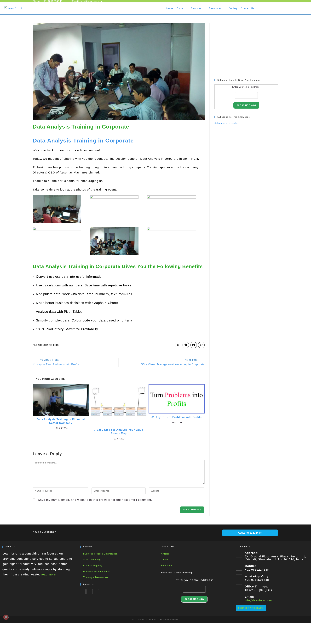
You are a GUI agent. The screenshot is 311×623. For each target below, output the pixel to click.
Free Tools (167, 565)
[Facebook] (273, 8)
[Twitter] (293, 8)
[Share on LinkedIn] (193, 345)
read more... (50, 574)
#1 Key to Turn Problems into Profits (176, 417)
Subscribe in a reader (226, 123)
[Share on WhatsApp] (201, 345)
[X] (83, 591)
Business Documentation (96, 571)
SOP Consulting (92, 559)
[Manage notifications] (5, 617)
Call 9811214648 (250, 532)
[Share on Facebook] (186, 345)
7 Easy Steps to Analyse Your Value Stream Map (118, 431)
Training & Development (96, 577)
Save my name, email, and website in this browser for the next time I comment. (95, 499)
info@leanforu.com (258, 600)
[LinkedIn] (94, 591)
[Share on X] (178, 345)
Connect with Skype (250, 608)
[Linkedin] (283, 8)
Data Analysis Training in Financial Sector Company (61, 421)
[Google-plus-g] (303, 8)
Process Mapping (92, 565)
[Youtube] (263, 8)
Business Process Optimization (100, 554)
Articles (165, 554)
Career (164, 559)
